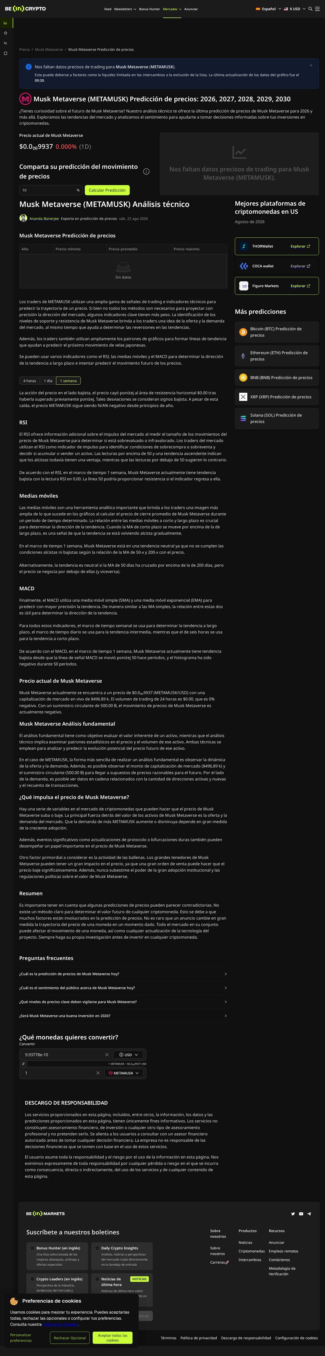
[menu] (6, 38)
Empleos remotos (283, 1251)
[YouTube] (301, 1214)
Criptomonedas (252, 1251)
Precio (24, 49)
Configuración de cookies (296, 1337)
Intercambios (250, 1259)
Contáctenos (279, 1259)
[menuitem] (6, 23)
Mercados (170, 9)
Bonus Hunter (149, 9)
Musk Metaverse (49, 49)
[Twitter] (293, 1214)
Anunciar (191, 9)
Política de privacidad (199, 1337)
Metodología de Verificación (282, 1271)
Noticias (245, 1242)
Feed (107, 9)
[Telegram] (309, 1214)
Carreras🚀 (219, 1262)
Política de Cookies (60, 1324)
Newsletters (123, 9)
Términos (168, 1337)
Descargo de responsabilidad (246, 1337)
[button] (123, 974)
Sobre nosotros (217, 1251)
